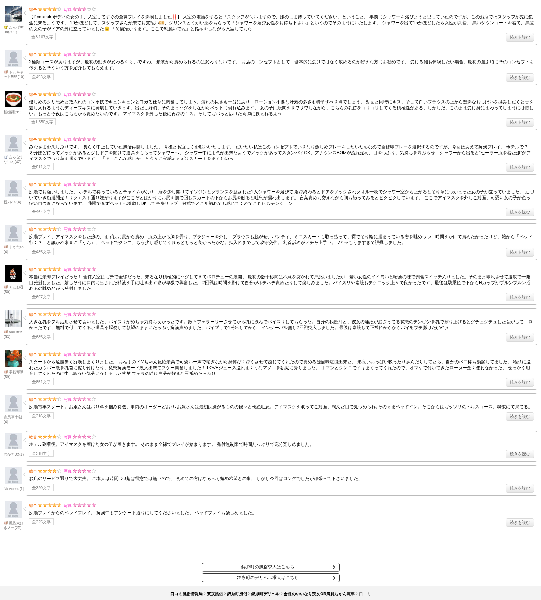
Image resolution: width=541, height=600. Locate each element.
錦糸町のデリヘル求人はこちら (268, 577)
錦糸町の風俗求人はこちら (267, 566)
